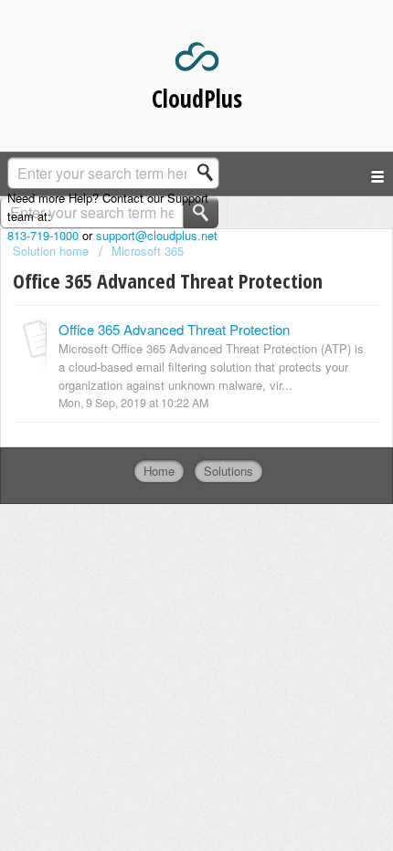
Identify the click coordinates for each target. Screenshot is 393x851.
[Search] (210, 172)
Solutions (228, 470)
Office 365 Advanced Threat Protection (174, 329)
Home (159, 470)
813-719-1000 (43, 235)
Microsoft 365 (148, 250)
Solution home (52, 250)
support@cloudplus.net (157, 235)
